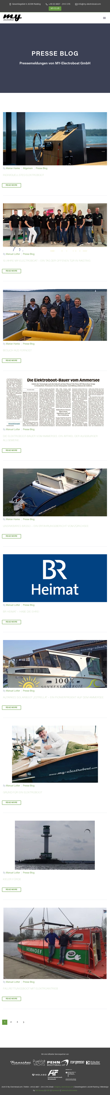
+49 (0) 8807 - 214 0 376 (59, 4)
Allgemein (28, 168)
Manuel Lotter (13, 254)
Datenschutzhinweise (69, 1090)
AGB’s (48, 1090)
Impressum (56, 1090)
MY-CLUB (55, 9)
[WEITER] (23, 1022)
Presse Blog (41, 168)
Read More (11, 185)
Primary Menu (104, 18)
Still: (39, 1090)
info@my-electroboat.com (89, 4)
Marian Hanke (13, 168)
